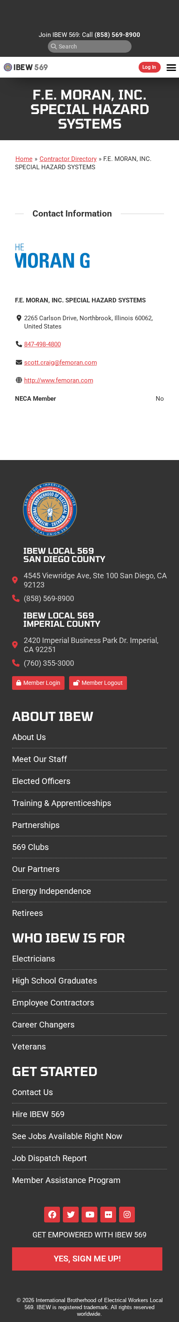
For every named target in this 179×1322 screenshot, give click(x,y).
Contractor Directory (68, 159)
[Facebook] (52, 1214)
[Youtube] (89, 1214)
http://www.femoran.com (58, 380)
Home (23, 159)
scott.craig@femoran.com (60, 362)
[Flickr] (108, 1214)
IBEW (23, 67)
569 (41, 67)
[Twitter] (71, 1214)
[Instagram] (127, 1214)
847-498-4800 (42, 344)
